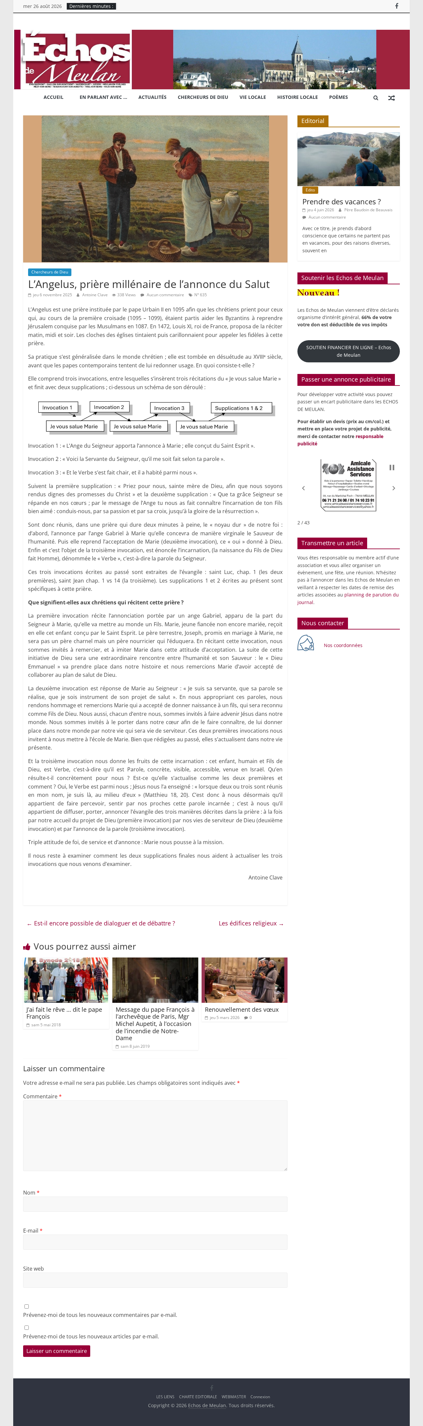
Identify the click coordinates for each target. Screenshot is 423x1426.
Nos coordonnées (344, 645)
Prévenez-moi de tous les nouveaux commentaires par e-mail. (100, 1315)
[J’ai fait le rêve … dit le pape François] (66, 961)
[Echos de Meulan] (211, 33)
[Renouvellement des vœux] (245, 961)
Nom (31, 1192)
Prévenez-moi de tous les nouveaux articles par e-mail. (91, 1336)
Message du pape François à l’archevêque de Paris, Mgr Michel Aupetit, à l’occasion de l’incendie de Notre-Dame (155, 1023)
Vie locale (253, 97)
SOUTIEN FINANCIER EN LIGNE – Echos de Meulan (348, 351)
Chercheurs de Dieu (203, 97)
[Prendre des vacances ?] (348, 136)
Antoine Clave (95, 295)
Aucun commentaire (165, 295)
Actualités (152, 97)
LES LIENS (165, 1397)
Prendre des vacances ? (341, 201)
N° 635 (200, 295)
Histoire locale (297, 97)
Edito (310, 190)
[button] (303, 488)
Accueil (53, 97)
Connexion (260, 1397)
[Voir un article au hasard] (391, 97)
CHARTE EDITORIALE (198, 1397)
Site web (33, 1268)
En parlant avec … (103, 97)
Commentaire (42, 1096)
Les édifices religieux (251, 923)
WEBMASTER (234, 1397)
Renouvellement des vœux (242, 1009)
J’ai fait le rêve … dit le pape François (64, 1013)
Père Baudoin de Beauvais (368, 210)
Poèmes (338, 97)
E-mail (33, 1230)
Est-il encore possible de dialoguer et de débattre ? (100, 923)
